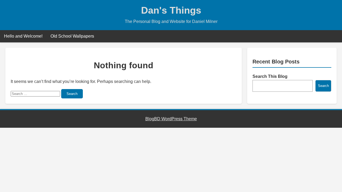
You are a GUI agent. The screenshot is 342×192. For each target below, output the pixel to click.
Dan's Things (171, 10)
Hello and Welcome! (23, 36)
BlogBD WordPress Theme (171, 119)
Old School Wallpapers (72, 36)
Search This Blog (269, 76)
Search (72, 94)
